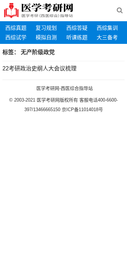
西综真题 (15, 28)
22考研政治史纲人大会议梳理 (39, 68)
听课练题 (76, 37)
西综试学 (15, 37)
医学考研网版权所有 (57, 100)
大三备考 (107, 37)
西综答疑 (76, 28)
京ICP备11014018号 (81, 109)
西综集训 (107, 28)
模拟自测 (46, 37)
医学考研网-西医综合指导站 (64, 88)
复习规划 (46, 28)
